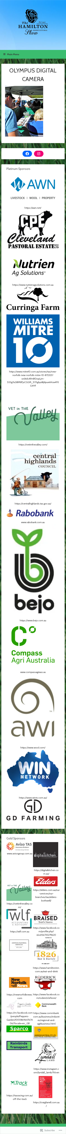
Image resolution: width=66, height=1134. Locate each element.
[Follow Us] (27, 154)
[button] (33, 191)
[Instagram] (38, 154)
